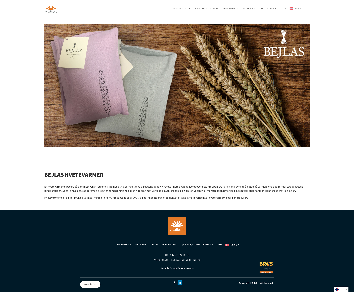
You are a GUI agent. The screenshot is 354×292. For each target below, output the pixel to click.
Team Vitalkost (231, 8)
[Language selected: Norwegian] (341, 289)
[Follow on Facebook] (174, 282)
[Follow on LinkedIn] (180, 282)
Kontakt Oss (90, 284)
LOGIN (283, 8)
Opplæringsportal (253, 8)
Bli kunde (271, 8)
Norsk (298, 8)
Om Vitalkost (180, 8)
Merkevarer (200, 8)
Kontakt (215, 8)
